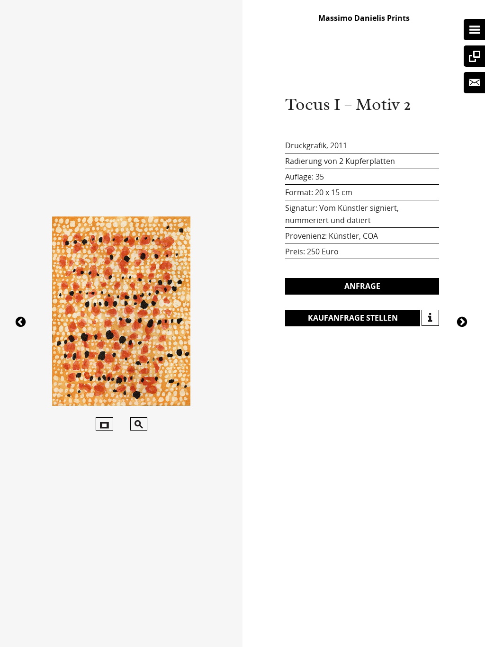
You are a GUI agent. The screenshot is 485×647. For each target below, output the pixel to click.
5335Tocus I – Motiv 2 (463, 321)
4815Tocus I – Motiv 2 (22, 321)
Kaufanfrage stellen (353, 318)
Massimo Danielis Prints (364, 18)
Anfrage (362, 286)
